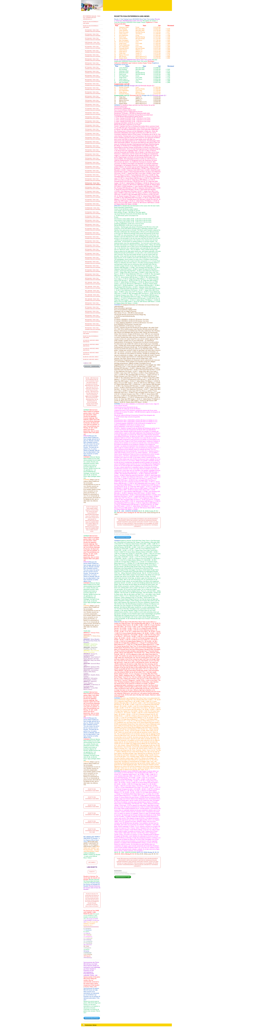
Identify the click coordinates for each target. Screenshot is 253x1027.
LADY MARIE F (92, 862)
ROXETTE (92, 871)
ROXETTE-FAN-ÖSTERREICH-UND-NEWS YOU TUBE (92, 831)
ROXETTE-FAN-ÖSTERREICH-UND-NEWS (92, 790)
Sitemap (94, 1025)
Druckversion (88, 1025)
